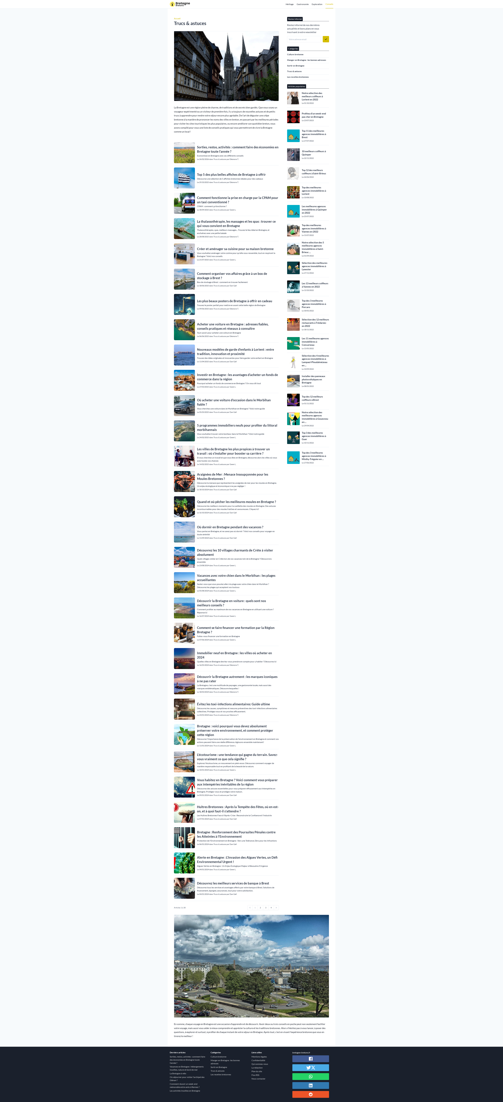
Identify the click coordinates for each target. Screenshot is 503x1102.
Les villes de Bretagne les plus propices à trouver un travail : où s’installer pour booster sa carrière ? (233, 451)
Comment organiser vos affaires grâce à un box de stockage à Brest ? (232, 276)
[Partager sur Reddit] (310, 1094)
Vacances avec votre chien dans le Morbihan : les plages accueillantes (236, 578)
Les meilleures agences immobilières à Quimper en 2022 (314, 209)
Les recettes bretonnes (298, 77)
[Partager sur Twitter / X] (310, 1067)
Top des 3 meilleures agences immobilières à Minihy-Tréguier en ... (314, 456)
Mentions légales (259, 1056)
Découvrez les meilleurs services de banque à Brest (233, 883)
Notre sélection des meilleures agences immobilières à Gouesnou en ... (315, 417)
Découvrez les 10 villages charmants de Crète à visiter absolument (235, 552)
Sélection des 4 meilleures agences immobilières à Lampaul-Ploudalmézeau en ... (315, 360)
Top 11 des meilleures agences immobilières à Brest (314, 134)
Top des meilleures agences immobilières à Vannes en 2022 (314, 228)
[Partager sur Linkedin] (310, 1085)
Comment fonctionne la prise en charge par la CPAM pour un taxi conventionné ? (237, 200)
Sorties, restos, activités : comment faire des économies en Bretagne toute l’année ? (237, 149)
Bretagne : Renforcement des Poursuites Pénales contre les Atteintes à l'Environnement (236, 834)
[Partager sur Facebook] (310, 1058)
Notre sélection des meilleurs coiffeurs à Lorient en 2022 (312, 96)
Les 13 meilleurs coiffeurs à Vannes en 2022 (315, 285)
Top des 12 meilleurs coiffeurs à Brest (312, 398)
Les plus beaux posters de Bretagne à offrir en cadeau (234, 301)
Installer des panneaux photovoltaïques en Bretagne (313, 379)
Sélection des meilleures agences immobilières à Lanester (314, 266)
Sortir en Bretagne (295, 65)
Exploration (317, 4)
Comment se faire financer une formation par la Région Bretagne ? (236, 630)
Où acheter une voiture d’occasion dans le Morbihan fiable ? (234, 402)
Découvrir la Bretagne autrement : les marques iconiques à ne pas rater (237, 679)
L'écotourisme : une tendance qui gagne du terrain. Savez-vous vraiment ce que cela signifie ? (237, 757)
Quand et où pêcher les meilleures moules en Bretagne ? (236, 502)
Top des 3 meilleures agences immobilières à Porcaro (314, 304)
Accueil (177, 18)
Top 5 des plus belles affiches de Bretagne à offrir (231, 174)
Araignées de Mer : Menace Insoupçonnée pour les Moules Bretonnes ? (232, 476)
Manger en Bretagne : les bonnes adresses (306, 60)
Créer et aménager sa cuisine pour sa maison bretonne (235, 249)
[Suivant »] (276, 907)
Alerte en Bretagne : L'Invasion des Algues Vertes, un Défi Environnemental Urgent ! (237, 859)
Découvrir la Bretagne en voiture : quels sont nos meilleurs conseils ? (231, 603)
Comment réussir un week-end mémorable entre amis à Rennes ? (184, 1085)
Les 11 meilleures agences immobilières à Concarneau (315, 341)
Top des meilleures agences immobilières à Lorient (314, 190)
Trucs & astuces (294, 71)
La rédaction (257, 1067)
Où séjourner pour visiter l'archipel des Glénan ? (187, 1078)
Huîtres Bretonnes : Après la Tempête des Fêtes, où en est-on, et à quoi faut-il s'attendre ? (238, 809)
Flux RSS (255, 1075)
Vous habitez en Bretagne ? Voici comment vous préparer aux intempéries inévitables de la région (237, 782)
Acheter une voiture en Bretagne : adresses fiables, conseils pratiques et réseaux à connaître (232, 326)
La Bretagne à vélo (178, 1073)
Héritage (290, 4)
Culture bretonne (295, 54)
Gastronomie (303, 4)
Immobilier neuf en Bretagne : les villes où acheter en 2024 (234, 655)
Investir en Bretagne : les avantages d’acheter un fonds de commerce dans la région (237, 377)
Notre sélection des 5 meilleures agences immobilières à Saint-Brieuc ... (313, 247)
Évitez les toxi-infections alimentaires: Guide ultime (233, 704)
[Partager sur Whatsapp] (310, 1076)
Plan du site (257, 1071)
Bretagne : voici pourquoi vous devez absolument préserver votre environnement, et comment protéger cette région (235, 730)
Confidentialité (258, 1060)
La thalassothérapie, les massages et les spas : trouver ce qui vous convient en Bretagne (236, 224)
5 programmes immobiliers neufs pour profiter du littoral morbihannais (237, 427)
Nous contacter (258, 1078)
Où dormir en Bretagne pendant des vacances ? (230, 527)
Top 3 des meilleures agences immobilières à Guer (314, 436)
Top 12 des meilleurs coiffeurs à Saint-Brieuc (314, 172)
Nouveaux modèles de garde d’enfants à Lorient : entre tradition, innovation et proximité (235, 352)
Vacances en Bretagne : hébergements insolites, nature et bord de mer (187, 1068)
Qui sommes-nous (260, 1064)
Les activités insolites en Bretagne (185, 1090)
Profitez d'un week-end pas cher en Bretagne (314, 115)
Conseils (329, 4)
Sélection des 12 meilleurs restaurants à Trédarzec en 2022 (315, 322)
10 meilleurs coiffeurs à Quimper (314, 153)
